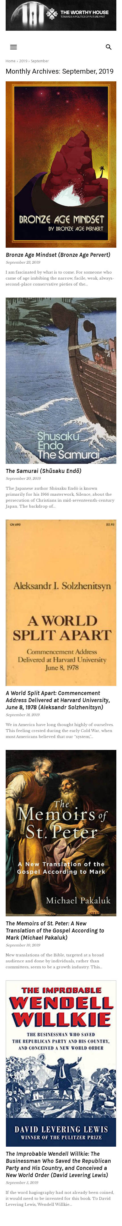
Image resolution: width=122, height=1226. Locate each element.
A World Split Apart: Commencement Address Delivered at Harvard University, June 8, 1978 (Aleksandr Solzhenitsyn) (58, 700)
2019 (23, 61)
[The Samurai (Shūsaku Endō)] (61, 380)
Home (11, 61)
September (40, 61)
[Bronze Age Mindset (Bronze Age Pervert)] (61, 164)
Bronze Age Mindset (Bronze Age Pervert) (58, 254)
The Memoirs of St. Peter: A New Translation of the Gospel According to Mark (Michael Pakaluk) (55, 930)
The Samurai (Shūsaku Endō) (43, 471)
